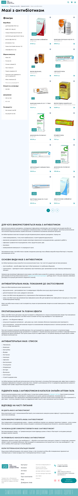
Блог (23, 473)
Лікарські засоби (15, 6)
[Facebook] (58, 480)
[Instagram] (55, 480)
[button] (50, 17)
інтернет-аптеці (54, 394)
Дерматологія (25, 6)
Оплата (38, 478)
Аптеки (24, 471)
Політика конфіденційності (43, 464)
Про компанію (26, 476)
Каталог (24, 465)
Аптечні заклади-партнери (43, 473)
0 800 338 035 (63, 466)
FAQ (22, 479)
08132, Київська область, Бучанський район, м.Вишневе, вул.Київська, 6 (66, 473)
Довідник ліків (26, 482)
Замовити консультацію (69, 480)
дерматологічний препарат (37, 275)
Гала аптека (5, 6)
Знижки (24, 468)
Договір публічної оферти (43, 471)
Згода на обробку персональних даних (41, 468)
